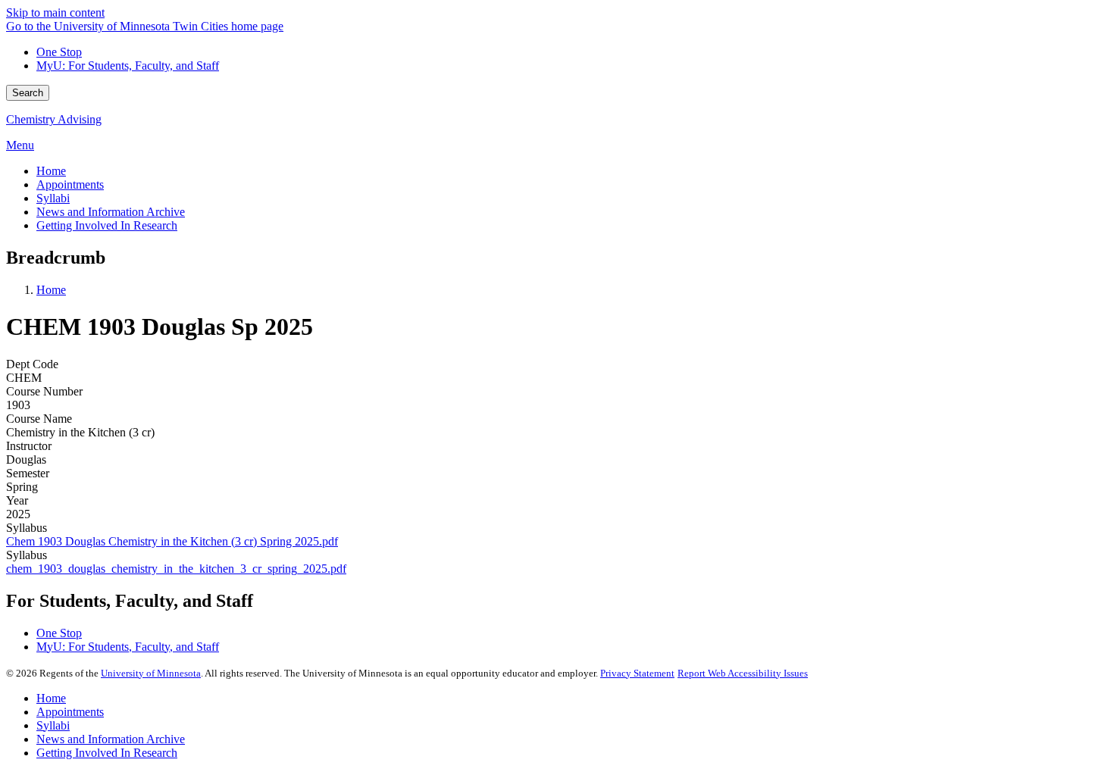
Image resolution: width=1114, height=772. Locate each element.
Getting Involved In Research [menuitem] (106, 225)
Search (27, 92)
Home (51, 289)
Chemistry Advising (54, 119)
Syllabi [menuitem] (53, 198)
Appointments (70, 711)
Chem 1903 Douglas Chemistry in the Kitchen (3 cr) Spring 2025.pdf (172, 541)
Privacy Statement (637, 673)
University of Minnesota (151, 673)
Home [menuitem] (51, 170)
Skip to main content (55, 12)
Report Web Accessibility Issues (742, 673)
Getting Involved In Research (106, 752)
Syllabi (53, 725)
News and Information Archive (110, 739)
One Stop (59, 51)
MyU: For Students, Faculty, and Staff (127, 65)
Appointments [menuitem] (70, 184)
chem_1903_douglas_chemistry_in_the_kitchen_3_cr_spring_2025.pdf (176, 568)
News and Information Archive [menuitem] (110, 211)
